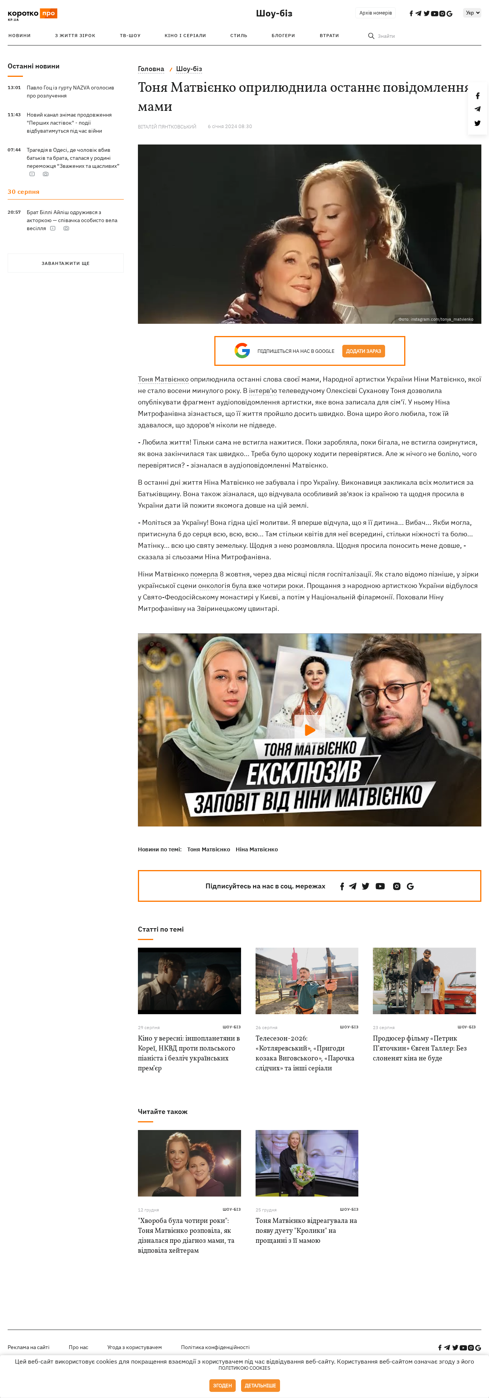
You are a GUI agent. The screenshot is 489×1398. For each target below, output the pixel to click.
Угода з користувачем (134, 1347)
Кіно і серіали (185, 35)
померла (204, 574)
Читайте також (163, 1111)
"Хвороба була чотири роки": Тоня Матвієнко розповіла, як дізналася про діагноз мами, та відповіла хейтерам (186, 1236)
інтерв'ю (263, 390)
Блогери (283, 35)
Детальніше (260, 1385)
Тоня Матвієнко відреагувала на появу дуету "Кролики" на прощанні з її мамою (306, 1231)
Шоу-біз (274, 13)
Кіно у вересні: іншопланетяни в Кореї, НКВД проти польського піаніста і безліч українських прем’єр (189, 1053)
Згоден (222, 1385)
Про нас (78, 1347)
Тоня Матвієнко (163, 379)
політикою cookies (244, 1368)
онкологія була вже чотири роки (250, 585)
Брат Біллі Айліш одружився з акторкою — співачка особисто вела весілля (72, 220)
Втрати (329, 35)
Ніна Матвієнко (257, 849)
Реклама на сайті (29, 1347)
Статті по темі (161, 929)
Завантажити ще (66, 263)
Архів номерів (375, 13)
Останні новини (34, 66)
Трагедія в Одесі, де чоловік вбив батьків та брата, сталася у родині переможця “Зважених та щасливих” (73, 157)
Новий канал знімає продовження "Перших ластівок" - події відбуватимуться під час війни (69, 122)
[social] (342, 886)
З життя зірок (75, 35)
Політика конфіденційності (215, 1347)
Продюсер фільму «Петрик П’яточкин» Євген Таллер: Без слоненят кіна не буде (420, 1049)
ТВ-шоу (130, 35)
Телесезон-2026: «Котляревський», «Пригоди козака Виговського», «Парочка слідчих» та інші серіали (305, 1053)
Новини (19, 35)
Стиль (239, 35)
